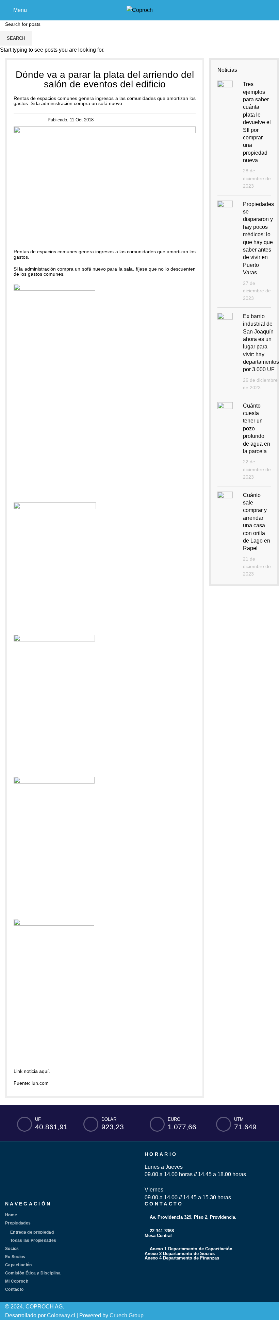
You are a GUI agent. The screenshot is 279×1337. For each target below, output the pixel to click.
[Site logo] (140, 10)
